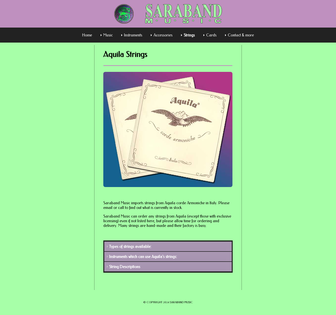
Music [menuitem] (108, 35)
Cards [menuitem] (211, 35)
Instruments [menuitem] (133, 35)
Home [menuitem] (87, 35)
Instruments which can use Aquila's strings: (143, 256)
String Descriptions (124, 266)
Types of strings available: (130, 246)
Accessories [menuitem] (162, 35)
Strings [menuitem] (189, 35)
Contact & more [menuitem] (241, 35)
